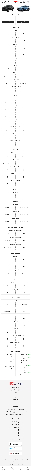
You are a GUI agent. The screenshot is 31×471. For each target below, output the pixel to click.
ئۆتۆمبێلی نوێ (15, 387)
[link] (15, 444)
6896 (20, 409)
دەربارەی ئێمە (15, 402)
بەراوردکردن (15, 395)
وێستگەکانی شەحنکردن (15, 397)
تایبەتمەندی (20, 464)
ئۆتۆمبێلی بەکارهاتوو (15, 390)
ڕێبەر (15, 392)
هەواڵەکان (15, 400)
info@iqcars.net (11, 409)
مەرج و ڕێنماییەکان (12, 464)
